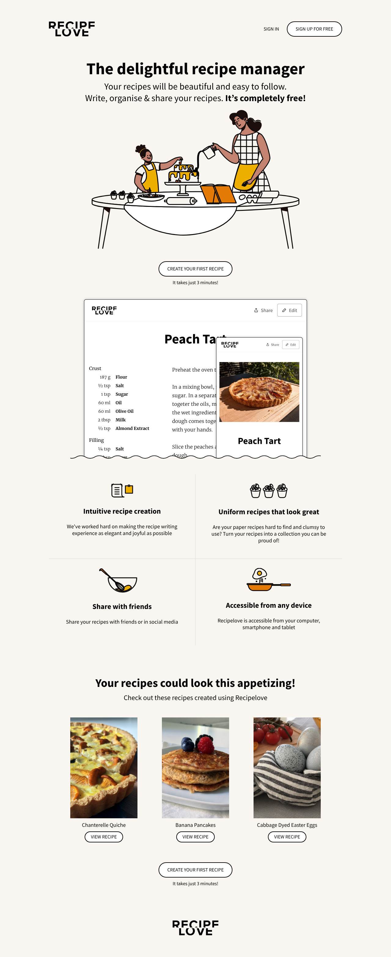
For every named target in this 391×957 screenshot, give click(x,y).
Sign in (271, 29)
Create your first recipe (195, 269)
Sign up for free (314, 29)
